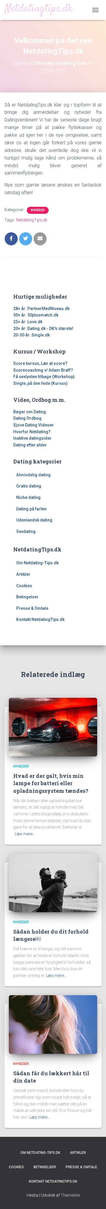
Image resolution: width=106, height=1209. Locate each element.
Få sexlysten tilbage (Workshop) (44, 376)
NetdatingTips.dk (31, 220)
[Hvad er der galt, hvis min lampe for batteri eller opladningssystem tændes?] (53, 726)
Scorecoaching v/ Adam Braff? (43, 370)
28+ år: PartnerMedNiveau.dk (41, 308)
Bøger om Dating (29, 411)
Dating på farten (31, 509)
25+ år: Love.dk (27, 321)
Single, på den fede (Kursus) (40, 383)
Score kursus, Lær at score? (40, 363)
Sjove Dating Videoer (33, 425)
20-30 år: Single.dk (31, 335)
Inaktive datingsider (32, 438)
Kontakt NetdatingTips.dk (40, 619)
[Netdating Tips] (41, 10)
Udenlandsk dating (34, 520)
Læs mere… (25, 834)
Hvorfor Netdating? (32, 431)
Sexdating (26, 531)
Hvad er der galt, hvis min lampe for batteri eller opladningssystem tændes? (50, 783)
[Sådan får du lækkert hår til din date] (53, 1024)
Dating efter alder (30, 445)
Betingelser (27, 597)
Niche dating (28, 497)
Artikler (23, 574)
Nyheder (37, 210)
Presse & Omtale (32, 608)
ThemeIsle (70, 1195)
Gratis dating (28, 486)
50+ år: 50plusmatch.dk (35, 315)
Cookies (24, 585)
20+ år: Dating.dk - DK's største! (43, 328)
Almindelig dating (33, 475)
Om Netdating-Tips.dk (37, 563)
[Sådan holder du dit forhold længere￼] (53, 882)
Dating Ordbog (27, 418)
